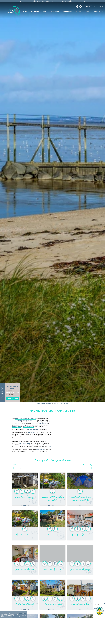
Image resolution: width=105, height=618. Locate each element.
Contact (87, 11)
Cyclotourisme (54, 11)
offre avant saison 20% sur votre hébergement (52, 1)
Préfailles (14, 426)
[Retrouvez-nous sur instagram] (80, 6)
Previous (20, 1)
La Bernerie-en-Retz (28, 426)
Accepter (22, 613)
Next (84, 1)
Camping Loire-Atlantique (44, 403)
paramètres (2, 616)
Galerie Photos (98, 11)
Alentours (78, 11)
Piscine (44, 11)
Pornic (19, 426)
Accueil (25, 11)
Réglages (22, 615)
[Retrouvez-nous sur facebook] (77, 6)
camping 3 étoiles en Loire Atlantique (25, 418)
